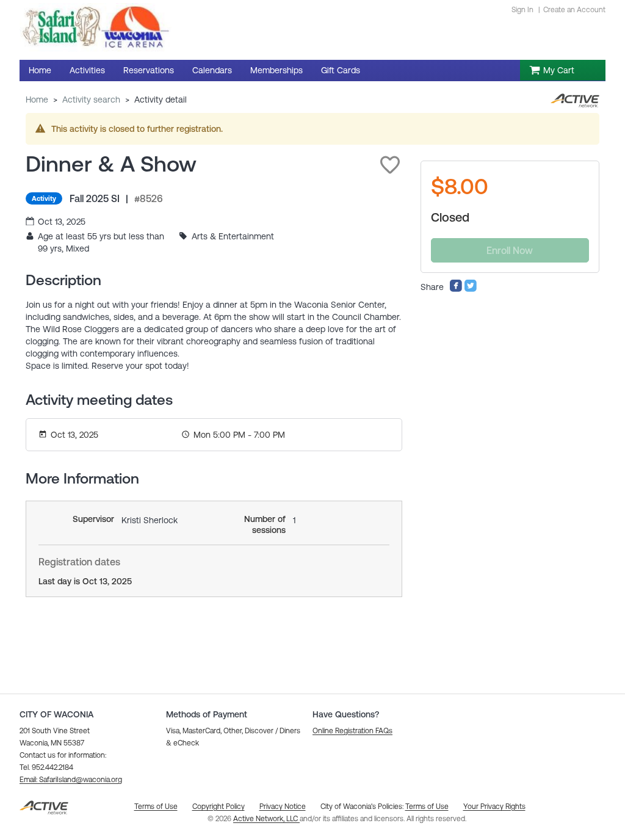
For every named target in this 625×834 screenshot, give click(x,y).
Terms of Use (427, 806)
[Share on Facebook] (456, 289)
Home (37, 99)
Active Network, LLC (266, 818)
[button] (390, 165)
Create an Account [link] (574, 9)
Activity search (91, 99)
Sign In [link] (522, 9)
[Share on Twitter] (470, 289)
